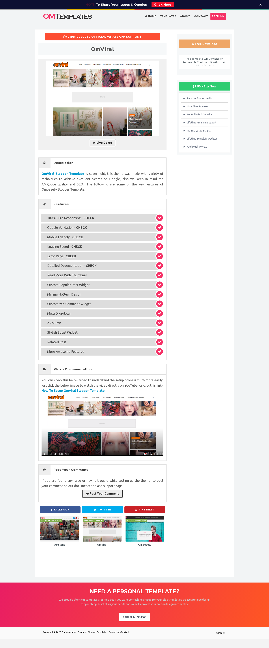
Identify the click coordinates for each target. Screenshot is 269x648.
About (185, 16)
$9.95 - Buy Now (204, 86)
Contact (201, 16)
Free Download (206, 44)
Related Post (56, 342)
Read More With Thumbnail (67, 275)
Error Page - (61, 256)
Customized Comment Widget (69, 304)
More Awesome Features (65, 351)
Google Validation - (67, 227)
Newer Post (45, 565)
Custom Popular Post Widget (68, 285)
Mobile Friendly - (65, 237)
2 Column (54, 323)
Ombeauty (144, 544)
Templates (168, 16)
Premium (218, 16)
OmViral (102, 544)
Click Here (162, 4)
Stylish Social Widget (62, 332)
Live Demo (104, 142)
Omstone (59, 544)
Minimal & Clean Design (64, 294)
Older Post (159, 565)
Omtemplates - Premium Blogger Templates (84, 632)
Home (151, 16)
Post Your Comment (104, 493)
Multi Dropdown (59, 313)
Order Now (134, 617)
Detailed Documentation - (72, 265)
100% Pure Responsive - (70, 218)
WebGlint (124, 632)
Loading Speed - (64, 246)
